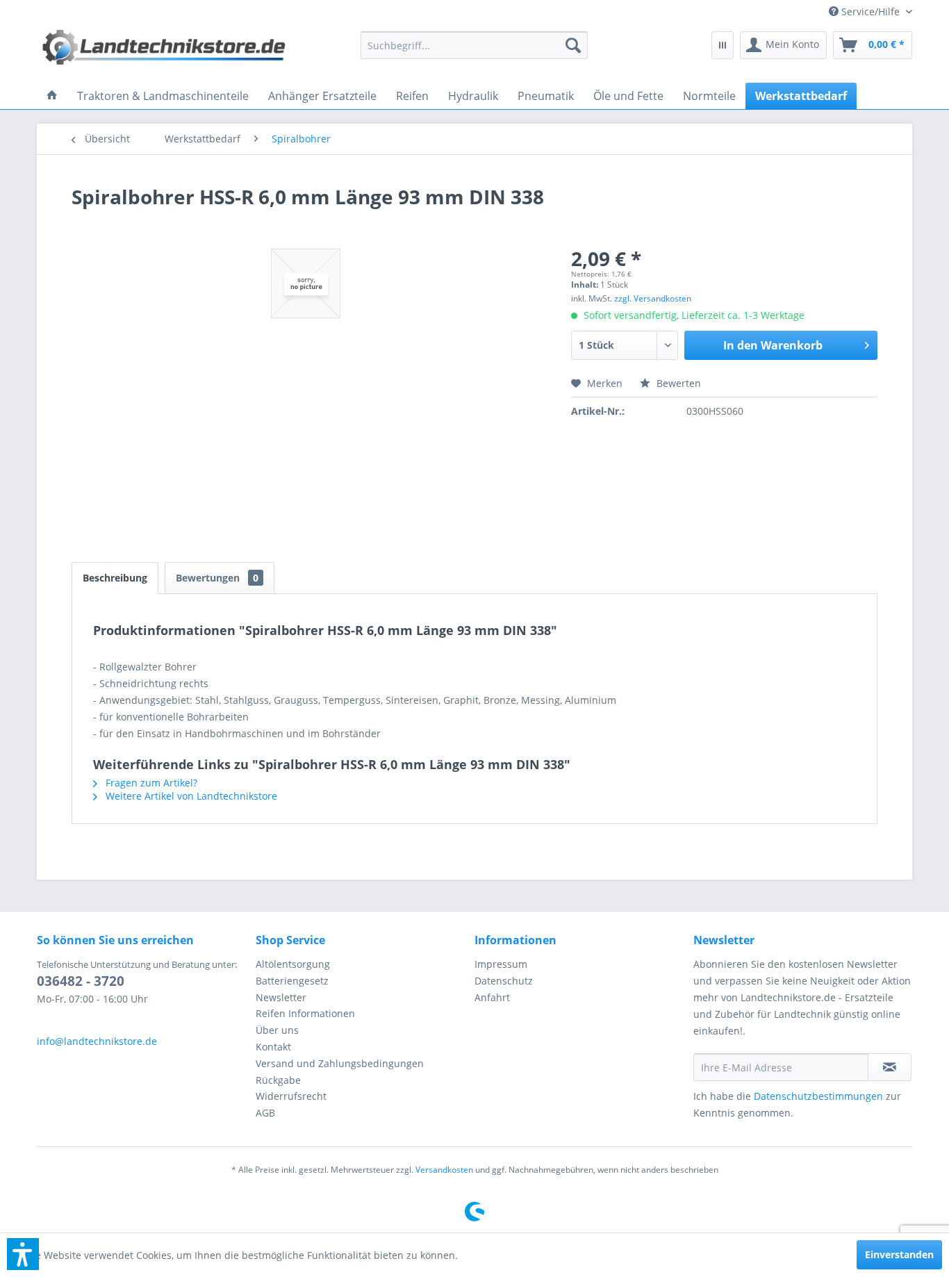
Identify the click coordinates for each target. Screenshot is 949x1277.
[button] (23, 1254)
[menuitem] (865, 11)
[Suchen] (573, 45)
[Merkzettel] (722, 45)
